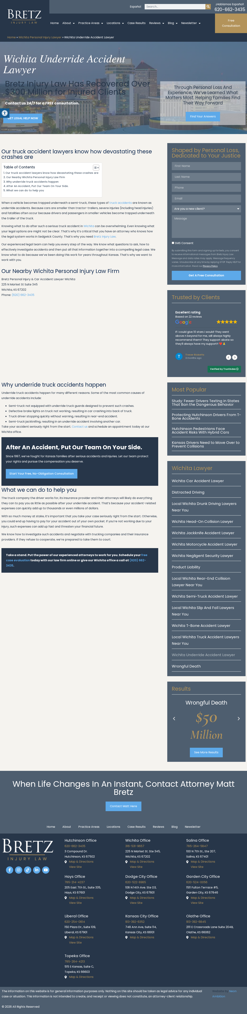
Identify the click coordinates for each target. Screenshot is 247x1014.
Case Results (136, 23)
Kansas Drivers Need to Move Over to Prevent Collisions (206, 444)
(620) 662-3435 (23, 295)
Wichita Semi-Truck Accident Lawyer (205, 596)
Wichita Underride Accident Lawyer (203, 654)
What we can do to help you (25, 190)
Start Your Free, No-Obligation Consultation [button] (41, 474)
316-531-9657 (134, 846)
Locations (113, 23)
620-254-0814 (75, 922)
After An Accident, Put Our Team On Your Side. (37, 186)
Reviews (155, 23)
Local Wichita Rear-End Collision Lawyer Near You (201, 581)
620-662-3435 (229, 9)
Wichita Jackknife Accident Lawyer (203, 532)
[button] (234, 357)
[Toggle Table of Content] (94, 168)
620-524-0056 (196, 882)
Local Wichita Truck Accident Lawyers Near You (205, 640)
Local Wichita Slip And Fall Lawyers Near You (203, 611)
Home (54, 23)
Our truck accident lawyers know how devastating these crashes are (51, 173)
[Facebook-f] (9, 870)
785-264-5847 (197, 846)
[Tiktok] (27, 870)
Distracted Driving (188, 492)
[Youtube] (45, 870)
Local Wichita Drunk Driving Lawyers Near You (204, 507)
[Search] (208, 6)
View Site (75, 867)
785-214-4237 (75, 882)
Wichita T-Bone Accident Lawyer (201, 625)
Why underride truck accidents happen (32, 182)
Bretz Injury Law (105, 236)
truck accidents (120, 203)
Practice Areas (88, 23)
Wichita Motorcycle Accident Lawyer (204, 544)
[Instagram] (18, 870)
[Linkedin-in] (36, 870)
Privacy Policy (210, 266)
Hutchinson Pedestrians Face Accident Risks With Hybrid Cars (200, 430)
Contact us (80, 427)
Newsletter (189, 23)
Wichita (89, 226)
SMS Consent (184, 243)
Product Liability (186, 567)
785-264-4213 (75, 961)
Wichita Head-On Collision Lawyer (202, 521)
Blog (171, 23)
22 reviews (195, 316)
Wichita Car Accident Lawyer (198, 480)
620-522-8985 (135, 882)
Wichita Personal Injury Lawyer (39, 37)
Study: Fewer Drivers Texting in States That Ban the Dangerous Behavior (205, 402)
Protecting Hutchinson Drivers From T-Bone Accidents (206, 416)
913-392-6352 (134, 922)
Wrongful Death (186, 666)
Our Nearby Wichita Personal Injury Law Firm (35, 177)
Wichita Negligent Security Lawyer (202, 555)
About (66, 23)
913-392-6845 (196, 922)
